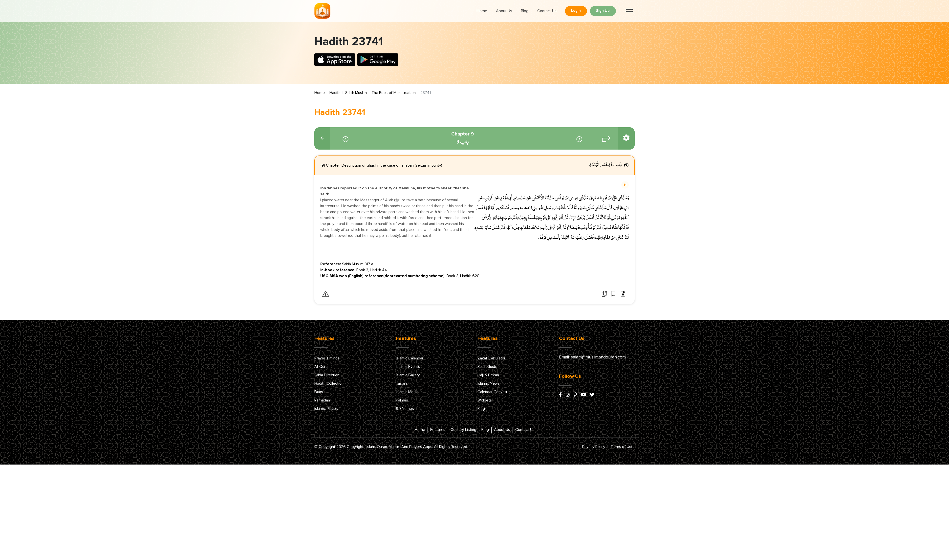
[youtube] (583, 395)
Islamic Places (326, 409)
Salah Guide (487, 367)
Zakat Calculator (491, 358)
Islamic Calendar (409, 358)
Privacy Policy (593, 447)
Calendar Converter (494, 392)
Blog (524, 11)
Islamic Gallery (408, 375)
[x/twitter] (592, 395)
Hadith (335, 93)
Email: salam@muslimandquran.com (592, 357)
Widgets (484, 400)
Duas (318, 392)
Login (576, 11)
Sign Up (603, 11)
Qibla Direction (326, 375)
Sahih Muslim (356, 93)
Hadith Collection (329, 383)
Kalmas (402, 400)
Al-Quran (321, 367)
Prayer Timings (327, 358)
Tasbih (401, 383)
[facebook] (560, 395)
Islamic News (488, 383)
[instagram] (568, 395)
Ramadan (322, 400)
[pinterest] (575, 395)
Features (437, 430)
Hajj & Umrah (488, 375)
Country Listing (463, 430)
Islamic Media (407, 392)
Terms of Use (621, 447)
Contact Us (547, 11)
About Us (504, 11)
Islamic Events (408, 367)
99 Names (405, 409)
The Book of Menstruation (393, 93)
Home (482, 11)
